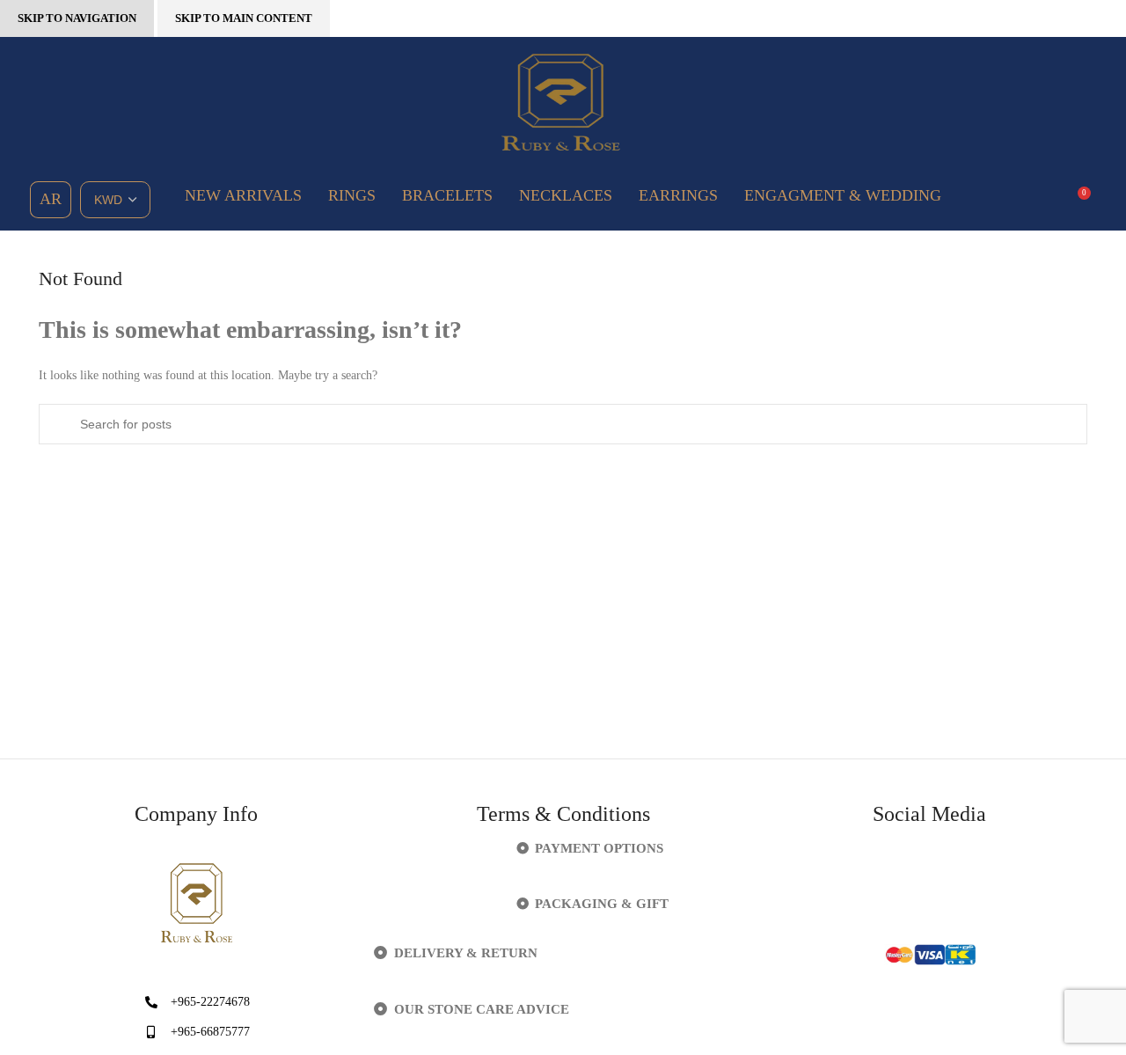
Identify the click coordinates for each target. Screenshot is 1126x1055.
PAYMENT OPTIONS (599, 848)
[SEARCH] (59, 424)
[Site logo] (563, 101)
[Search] (1046, 199)
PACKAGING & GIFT (602, 904)
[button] (563, 849)
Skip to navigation (77, 18)
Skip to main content (243, 18)
